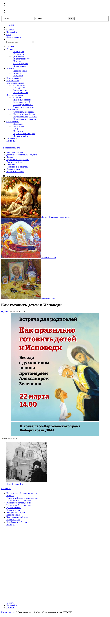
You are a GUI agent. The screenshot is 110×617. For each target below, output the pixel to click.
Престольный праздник (24, 133)
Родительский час (14, 162)
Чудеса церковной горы (17, 517)
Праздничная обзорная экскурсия (21, 493)
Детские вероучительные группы (21, 155)
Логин (6, 18)
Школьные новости (22, 100)
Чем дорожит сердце (15, 512)
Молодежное (19, 88)
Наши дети (18, 131)
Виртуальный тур (21, 59)
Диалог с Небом (13, 507)
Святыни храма (20, 63)
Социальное (19, 85)
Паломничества (20, 92)
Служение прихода (15, 83)
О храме (10, 49)
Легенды (10, 524)
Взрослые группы (14, 152)
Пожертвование (13, 78)
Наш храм (18, 124)
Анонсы (17, 73)
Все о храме (18, 51)
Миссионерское (20, 90)
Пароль (38, 18)
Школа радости (8, 612)
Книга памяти (19, 66)
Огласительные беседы (23, 112)
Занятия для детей (21, 102)
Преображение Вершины (18, 522)
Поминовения (12, 80)
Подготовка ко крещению (25, 117)
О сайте (10, 603)
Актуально (18, 76)
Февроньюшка (13, 169)
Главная (10, 47)
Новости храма (20, 71)
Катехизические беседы (24, 114)
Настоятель (18, 126)
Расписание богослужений (18, 503)
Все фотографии (20, 136)
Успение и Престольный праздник (22, 498)
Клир (15, 129)
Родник (4, 311)
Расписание (18, 54)
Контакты (10, 141)
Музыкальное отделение (17, 159)
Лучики (10, 157)
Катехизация (12, 109)
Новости (10, 68)
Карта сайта (11, 138)
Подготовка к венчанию (24, 119)
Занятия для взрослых (23, 104)
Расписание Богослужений (18, 500)
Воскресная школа (14, 95)
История (17, 61)
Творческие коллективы (24, 107)
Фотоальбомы (12, 121)
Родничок (10, 164)
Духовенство (19, 56)
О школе (17, 97)
